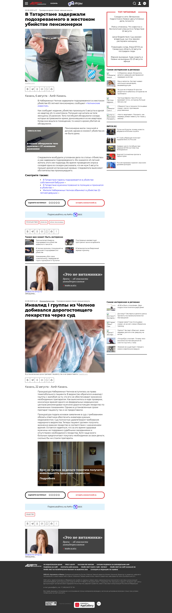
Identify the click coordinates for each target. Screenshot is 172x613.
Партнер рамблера (65, 603)
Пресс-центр (70, 564)
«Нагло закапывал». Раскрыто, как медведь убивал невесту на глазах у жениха (131, 116)
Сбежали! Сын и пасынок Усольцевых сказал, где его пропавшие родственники (132, 108)
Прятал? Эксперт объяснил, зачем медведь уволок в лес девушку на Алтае (130, 332)
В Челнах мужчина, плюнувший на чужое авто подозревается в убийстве (49, 250)
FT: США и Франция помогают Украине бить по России (128, 139)
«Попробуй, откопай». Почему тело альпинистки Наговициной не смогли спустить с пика (131, 341)
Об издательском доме (52, 564)
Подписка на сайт (50, 567)
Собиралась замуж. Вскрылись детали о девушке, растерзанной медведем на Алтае (130, 75)
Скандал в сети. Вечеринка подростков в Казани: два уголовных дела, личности (127, 19)
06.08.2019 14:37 (31, 10)
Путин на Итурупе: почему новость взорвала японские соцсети (130, 130)
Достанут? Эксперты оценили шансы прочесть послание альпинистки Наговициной (132, 316)
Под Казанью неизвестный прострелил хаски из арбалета (88, 241)
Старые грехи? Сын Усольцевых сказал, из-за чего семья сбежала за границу (131, 324)
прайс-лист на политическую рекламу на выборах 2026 (65, 569)
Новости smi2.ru (33, 291)
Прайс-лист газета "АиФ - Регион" (94, 567)
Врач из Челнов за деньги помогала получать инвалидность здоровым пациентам (71, 471)
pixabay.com (30, 83)
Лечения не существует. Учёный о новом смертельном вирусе (130, 348)
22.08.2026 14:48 (31, 301)
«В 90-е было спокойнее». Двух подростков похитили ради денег (130, 306)
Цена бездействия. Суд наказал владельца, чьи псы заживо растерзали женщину (126, 39)
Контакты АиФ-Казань (69, 567)
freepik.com (83, 374)
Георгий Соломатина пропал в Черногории (129, 155)
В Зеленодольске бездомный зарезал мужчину (87, 249)
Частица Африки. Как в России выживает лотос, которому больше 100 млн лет (131, 100)
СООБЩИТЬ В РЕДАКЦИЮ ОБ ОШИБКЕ (104, 569)
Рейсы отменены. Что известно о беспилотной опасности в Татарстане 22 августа (126, 29)
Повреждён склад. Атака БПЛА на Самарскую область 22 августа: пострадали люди (127, 49)
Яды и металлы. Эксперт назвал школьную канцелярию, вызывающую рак (129, 83)
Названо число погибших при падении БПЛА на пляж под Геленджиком (128, 148)
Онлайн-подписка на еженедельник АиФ (113, 564)
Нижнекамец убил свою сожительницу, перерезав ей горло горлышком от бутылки (48, 258)
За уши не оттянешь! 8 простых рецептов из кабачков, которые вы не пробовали (132, 92)
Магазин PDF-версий (86, 564)
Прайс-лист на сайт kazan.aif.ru (123, 567)
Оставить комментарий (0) (86, 203)
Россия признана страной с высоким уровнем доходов (131, 163)
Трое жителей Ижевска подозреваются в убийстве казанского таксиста (46, 242)
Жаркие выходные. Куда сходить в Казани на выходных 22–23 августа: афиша (127, 59)
